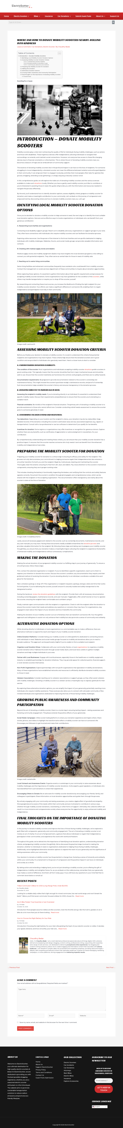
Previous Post (14, 967)
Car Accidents (69, 1065)
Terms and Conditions (44, 1072)
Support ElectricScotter (44, 1067)
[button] (21, 16)
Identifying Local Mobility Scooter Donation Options (37, 58)
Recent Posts (27, 76)
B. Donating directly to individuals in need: (37, 63)
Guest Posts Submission (45, 1078)
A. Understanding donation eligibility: (36, 61)
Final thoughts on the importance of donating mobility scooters (41, 74)
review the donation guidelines (44, 594)
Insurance (49, 16)
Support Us (114, 16)
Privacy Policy (41, 1070)
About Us (99, 16)
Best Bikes (68, 1073)
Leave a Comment (24, 47)
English (97, 1106)
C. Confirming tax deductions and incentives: (38, 64)
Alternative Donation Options (31, 70)
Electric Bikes (69, 1076)
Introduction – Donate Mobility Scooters (32, 56)
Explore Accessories (71, 1081)
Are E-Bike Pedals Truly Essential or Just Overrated (35, 902)
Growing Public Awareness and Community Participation (39, 72)
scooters (96, 276)
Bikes (36, 16)
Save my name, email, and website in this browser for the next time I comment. (48, 1022)
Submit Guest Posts (83, 16)
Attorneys (67, 1070)
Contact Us (40, 1075)
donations (38, 183)
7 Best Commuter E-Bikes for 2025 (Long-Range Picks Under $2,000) (42, 886)
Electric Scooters (20, 16)
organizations (82, 647)
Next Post (110, 967)
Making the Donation (28, 68)
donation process (90, 543)
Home (6, 16)
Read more (79, 896)
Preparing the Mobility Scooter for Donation (35, 66)
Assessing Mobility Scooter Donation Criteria (35, 60)
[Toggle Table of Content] (58, 53)
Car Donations (63, 16)
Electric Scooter (49, 47)
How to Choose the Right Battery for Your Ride (34, 918)
